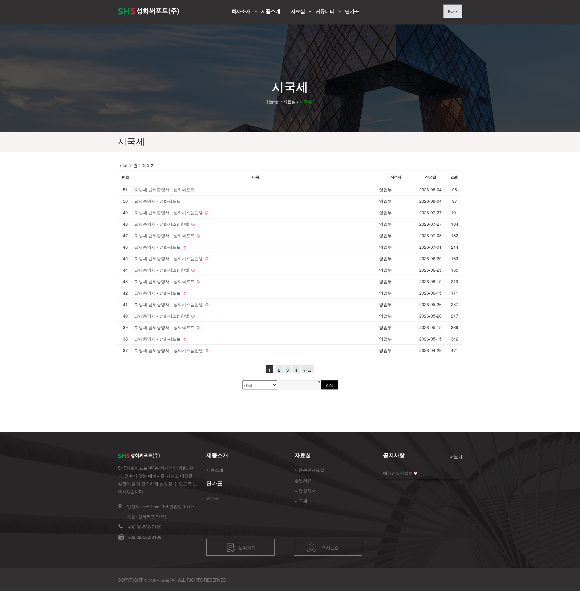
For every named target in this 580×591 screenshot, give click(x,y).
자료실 (298, 11)
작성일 (430, 177)
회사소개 (241, 11)
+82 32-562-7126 (144, 527)
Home (272, 102)
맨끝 (307, 370)
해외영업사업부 (398, 473)
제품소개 (270, 11)
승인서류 (303, 480)
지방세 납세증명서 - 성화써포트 (164, 189)
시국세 (301, 501)
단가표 (352, 11)
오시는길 (330, 547)
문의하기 (247, 547)
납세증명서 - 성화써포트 (157, 201)
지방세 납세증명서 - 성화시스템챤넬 (169, 212)
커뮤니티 (325, 11)
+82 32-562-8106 (144, 537)
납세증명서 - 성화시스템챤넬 (162, 224)
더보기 (456, 457)
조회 (454, 177)
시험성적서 (305, 490)
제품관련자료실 (309, 470)
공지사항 (394, 455)
